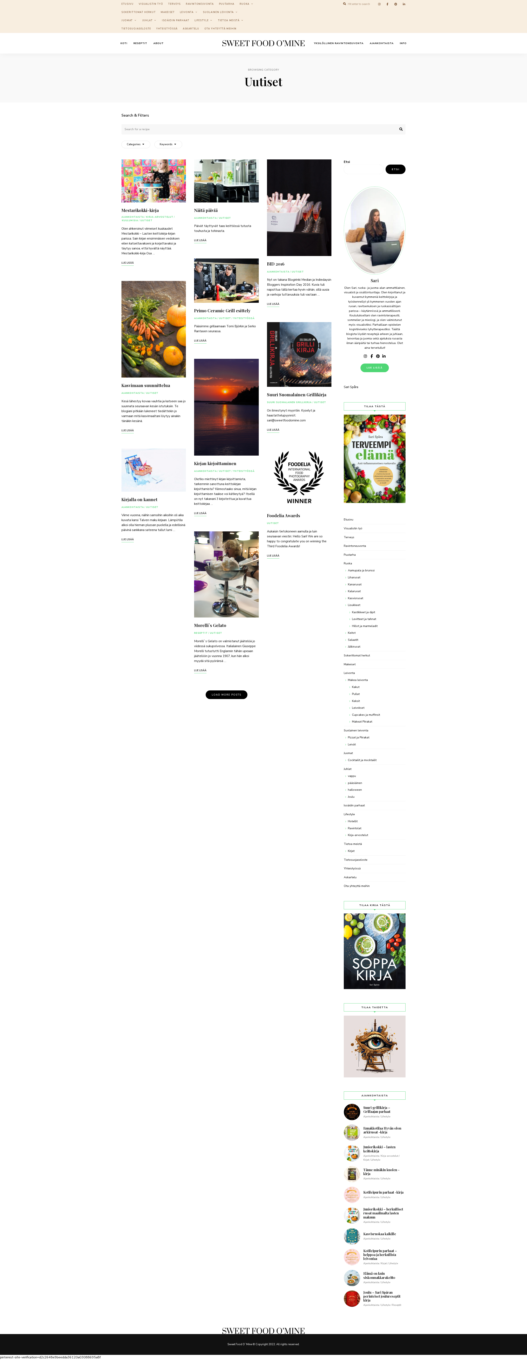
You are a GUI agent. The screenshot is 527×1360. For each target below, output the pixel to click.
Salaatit (353, 640)
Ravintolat (354, 828)
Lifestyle (202, 20)
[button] (518, 5)
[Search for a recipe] (263, 129)
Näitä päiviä (206, 210)
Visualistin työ (353, 528)
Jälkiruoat (354, 647)
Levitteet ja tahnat (364, 619)
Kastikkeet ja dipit (363, 612)
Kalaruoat (354, 591)
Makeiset (168, 12)
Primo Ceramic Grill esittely (222, 310)
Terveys (349, 537)
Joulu (351, 797)
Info (403, 43)
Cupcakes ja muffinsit (366, 715)
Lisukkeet (354, 605)
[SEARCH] (399, 129)
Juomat (127, 20)
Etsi (347, 162)
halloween (355, 790)
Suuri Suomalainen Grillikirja (296, 394)
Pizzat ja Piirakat (358, 737)
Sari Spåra (351, 387)
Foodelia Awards (283, 515)
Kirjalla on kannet (139, 499)
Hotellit (353, 821)
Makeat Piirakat (362, 722)
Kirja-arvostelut (159, 217)
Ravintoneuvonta (355, 546)
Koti (123, 43)
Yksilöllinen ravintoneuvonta (339, 43)
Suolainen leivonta (218, 12)
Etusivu (348, 520)
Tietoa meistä (228, 20)
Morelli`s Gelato (210, 625)
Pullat (356, 694)
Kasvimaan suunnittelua (145, 385)
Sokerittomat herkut (138, 12)
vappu (352, 776)
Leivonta (187, 12)
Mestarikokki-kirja (140, 210)
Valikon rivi (365, 356)
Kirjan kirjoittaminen (215, 463)
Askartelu (191, 28)
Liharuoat (354, 577)
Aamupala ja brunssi (361, 570)
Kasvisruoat (355, 598)
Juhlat (147, 20)
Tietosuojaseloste (136, 28)
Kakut (355, 687)
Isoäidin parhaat (175, 20)
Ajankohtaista (382, 43)
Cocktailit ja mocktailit (362, 760)
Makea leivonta (358, 680)
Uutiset (146, 220)
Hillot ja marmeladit (365, 626)
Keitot (352, 633)
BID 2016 (275, 264)
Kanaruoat (354, 584)
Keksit (356, 701)
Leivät (352, 744)
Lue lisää (375, 367)
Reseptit (140, 43)
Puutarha (350, 555)
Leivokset (358, 708)
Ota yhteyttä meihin (220, 28)
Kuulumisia (130, 220)
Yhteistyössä (167, 28)
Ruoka (348, 563)
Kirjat (351, 851)
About (158, 43)
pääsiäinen (355, 783)
